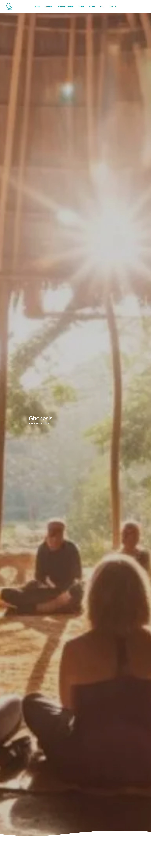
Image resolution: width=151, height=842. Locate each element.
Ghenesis (48, 6)
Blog (102, 6)
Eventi (81, 6)
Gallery (92, 6)
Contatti (112, 6)
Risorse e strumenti (65, 6)
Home (37, 6)
